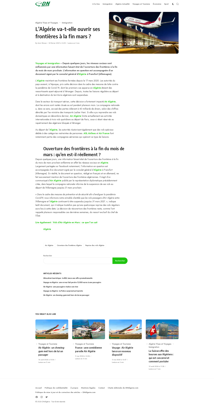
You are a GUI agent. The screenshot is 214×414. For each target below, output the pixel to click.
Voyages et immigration (47, 63)
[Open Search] (177, 3)
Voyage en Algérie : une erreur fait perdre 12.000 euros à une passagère (72, 282)
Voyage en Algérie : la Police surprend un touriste (63, 291)
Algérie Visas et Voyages (46, 22)
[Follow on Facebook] (36, 397)
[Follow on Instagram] (41, 397)
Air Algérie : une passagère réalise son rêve (61, 287)
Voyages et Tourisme (47, 344)
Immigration (67, 22)
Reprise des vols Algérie (94, 245)
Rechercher (47, 255)
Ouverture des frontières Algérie (69, 245)
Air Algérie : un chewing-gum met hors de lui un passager (66, 295)
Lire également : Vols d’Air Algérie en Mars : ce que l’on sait (66, 222)
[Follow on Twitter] (46, 397)
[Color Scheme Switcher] (173, 3)
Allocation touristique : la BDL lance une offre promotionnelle (68, 278)
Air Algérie (110, 101)
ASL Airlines (90, 133)
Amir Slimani (42, 43)
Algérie (82, 74)
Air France (104, 133)
